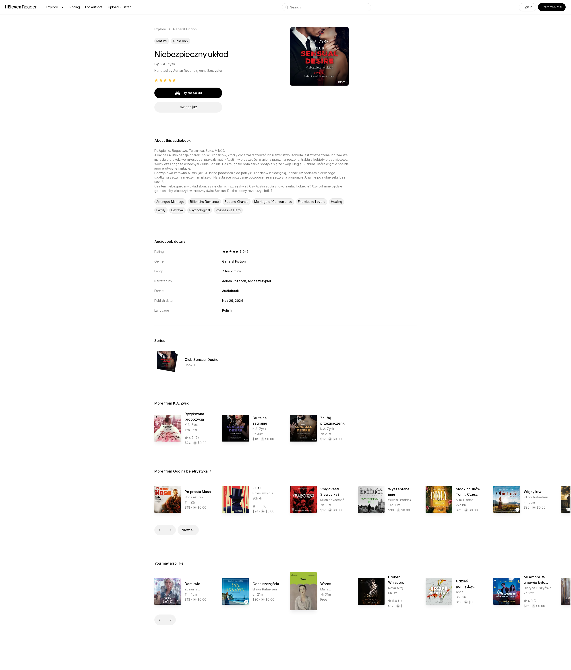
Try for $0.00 (192, 93)
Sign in (527, 7)
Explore (52, 7)
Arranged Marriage (170, 201)
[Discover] (62, 7)
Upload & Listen (120, 7)
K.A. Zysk (167, 64)
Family (161, 210)
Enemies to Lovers (311, 201)
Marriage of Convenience (273, 201)
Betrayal (177, 210)
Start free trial (552, 7)
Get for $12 (188, 107)
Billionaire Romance (204, 201)
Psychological (199, 210)
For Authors (94, 7)
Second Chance (236, 201)
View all (188, 530)
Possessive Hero (228, 210)
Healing (336, 201)
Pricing (75, 7)
